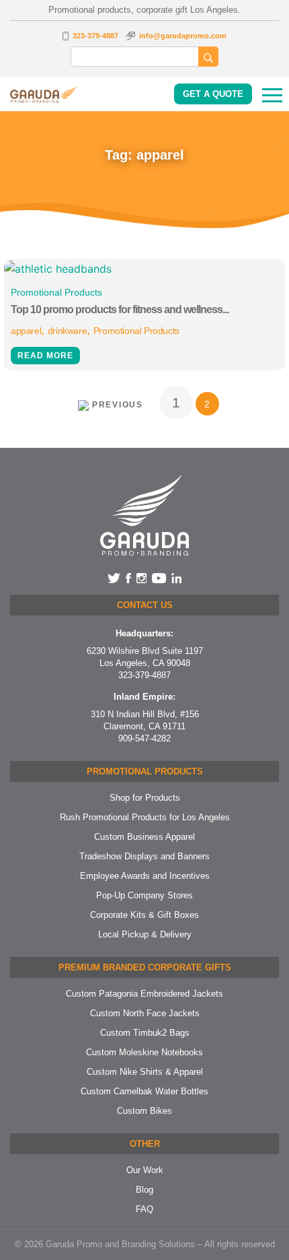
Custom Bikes (144, 1111)
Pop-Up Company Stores (144, 895)
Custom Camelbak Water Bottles (144, 1091)
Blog (144, 1190)
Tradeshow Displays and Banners (144, 856)
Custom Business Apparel (144, 837)
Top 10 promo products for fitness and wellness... (120, 309)
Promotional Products (56, 292)
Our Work (144, 1170)
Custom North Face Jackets (145, 1013)
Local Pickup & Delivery (145, 934)
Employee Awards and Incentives (145, 876)
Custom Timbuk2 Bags (145, 1033)
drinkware (67, 330)
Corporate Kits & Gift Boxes (144, 915)
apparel (26, 330)
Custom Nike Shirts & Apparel (145, 1072)
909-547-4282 (144, 738)
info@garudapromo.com (182, 36)
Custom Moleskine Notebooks (144, 1052)
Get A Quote (213, 94)
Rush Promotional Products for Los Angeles (145, 817)
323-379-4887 (95, 36)
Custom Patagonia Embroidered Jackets (144, 994)
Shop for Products (145, 798)
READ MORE (45, 355)
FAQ (144, 1209)
